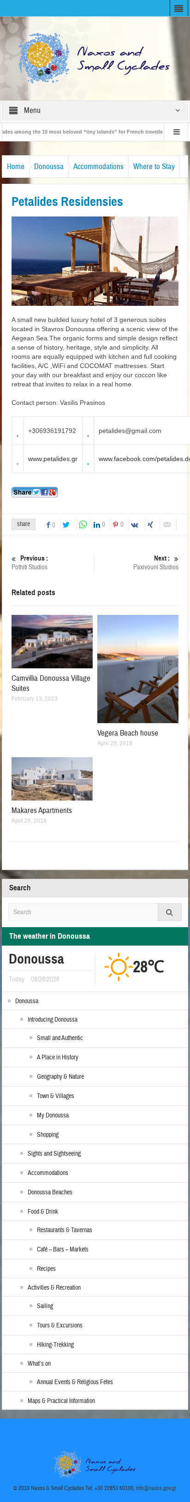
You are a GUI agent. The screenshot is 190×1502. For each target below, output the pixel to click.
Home (15, 166)
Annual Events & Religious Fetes (75, 1382)
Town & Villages (55, 1096)
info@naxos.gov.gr (156, 1488)
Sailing (45, 1306)
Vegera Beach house (127, 733)
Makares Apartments (42, 810)
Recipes (46, 1269)
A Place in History (57, 1057)
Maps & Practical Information (61, 1401)
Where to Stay (154, 166)
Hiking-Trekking (55, 1345)
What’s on (39, 1364)
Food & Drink (43, 1212)
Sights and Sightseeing (54, 1154)
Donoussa (49, 166)
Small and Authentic (60, 1038)
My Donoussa (53, 1115)
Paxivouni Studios (155, 563)
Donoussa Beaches (50, 1192)
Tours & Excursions (60, 1325)
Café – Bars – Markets (63, 1249)
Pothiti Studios (30, 563)
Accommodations (98, 166)
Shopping (48, 1135)
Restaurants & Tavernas (64, 1230)
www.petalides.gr (52, 458)
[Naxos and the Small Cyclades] (95, 58)
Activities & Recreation (54, 1288)
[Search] (170, 912)
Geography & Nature (60, 1077)
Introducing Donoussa (52, 1020)
